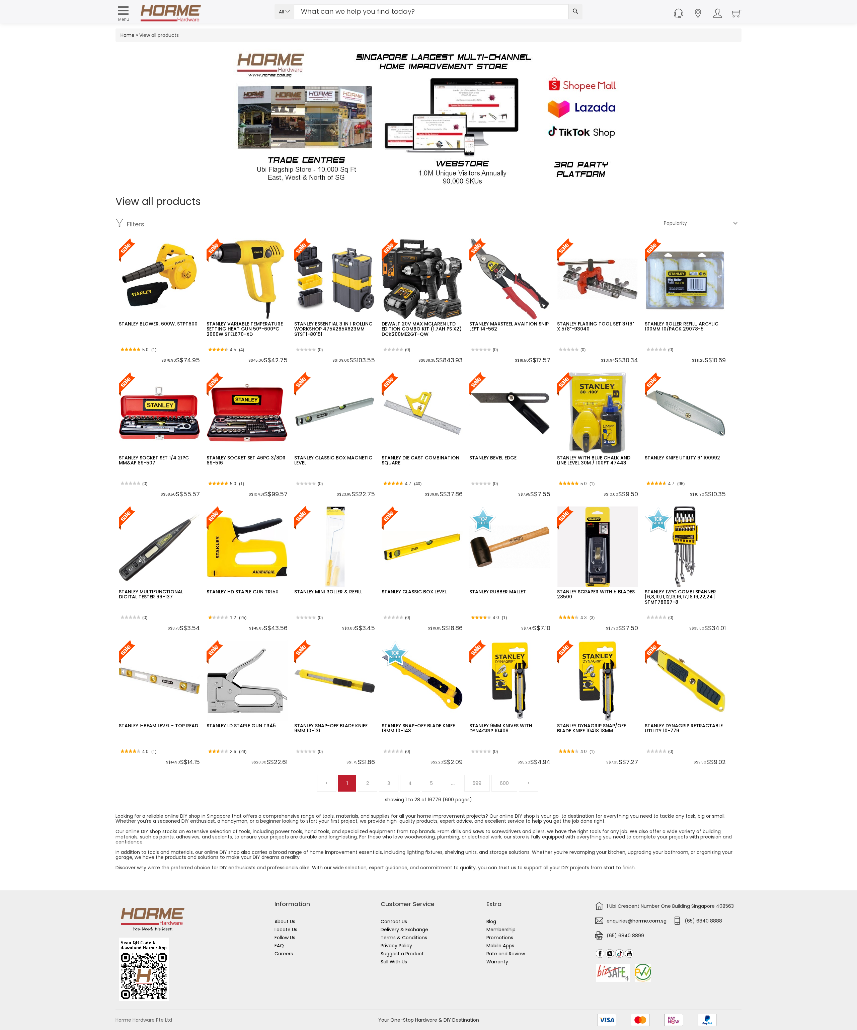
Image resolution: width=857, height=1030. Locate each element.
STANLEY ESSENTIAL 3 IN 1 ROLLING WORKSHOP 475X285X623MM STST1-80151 (333, 329)
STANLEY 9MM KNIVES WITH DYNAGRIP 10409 (500, 728)
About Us (285, 921)
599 (477, 783)
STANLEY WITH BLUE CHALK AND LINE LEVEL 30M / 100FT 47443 (593, 460)
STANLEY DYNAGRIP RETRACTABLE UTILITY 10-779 (684, 728)
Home (128, 35)
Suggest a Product (402, 953)
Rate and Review (505, 953)
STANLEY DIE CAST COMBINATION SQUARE (420, 460)
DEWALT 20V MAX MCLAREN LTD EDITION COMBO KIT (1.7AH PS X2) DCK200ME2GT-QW (422, 329)
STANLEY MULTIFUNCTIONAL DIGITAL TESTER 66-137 (151, 594)
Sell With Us (394, 961)
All (282, 11)
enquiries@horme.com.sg (637, 920)
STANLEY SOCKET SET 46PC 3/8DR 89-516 (246, 460)
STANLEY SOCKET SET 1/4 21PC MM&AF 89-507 (154, 460)
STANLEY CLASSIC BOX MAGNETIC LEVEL (333, 460)
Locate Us (286, 929)
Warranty (497, 961)
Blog (491, 921)
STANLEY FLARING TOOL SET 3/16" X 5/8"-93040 (595, 326)
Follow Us (285, 937)
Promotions (499, 937)
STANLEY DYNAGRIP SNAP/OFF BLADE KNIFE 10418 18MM (591, 728)
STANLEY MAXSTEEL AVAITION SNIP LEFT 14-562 (509, 326)
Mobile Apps (500, 945)
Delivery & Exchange (404, 929)
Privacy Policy (396, 945)
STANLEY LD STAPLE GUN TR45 (241, 725)
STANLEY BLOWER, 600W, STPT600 (158, 323)
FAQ (279, 945)
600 (504, 783)
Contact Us (394, 921)
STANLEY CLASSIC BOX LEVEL (414, 591)
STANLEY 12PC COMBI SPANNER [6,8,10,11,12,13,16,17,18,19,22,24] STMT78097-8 (680, 596)
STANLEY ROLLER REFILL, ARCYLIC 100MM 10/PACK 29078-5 (681, 326)
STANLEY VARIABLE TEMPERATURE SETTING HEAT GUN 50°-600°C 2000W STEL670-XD (245, 329)
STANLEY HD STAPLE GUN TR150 (243, 591)
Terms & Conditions (404, 937)
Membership (501, 929)
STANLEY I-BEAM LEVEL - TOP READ (158, 725)
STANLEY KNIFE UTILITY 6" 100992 (682, 457)
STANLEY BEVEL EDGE (493, 457)
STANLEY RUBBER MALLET (497, 591)
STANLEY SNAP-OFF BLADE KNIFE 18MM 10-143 (418, 728)
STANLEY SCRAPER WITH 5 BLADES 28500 (596, 594)
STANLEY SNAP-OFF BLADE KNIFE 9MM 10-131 (331, 728)
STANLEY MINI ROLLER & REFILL (328, 591)
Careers (284, 953)
